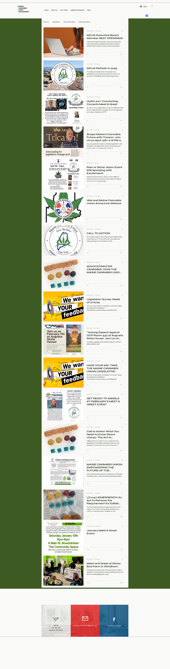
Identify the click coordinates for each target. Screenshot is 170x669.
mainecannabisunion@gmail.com (85, 625)
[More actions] (123, 64)
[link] (152, 6)
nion (21, 10)
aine (22, 6)
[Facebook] (147, 15)
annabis (23, 8)
